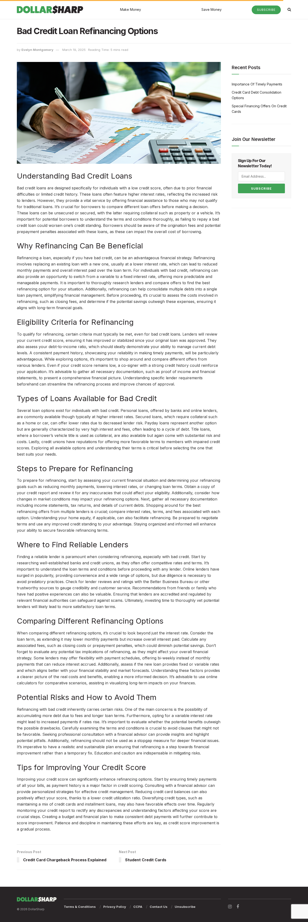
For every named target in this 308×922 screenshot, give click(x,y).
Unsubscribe (185, 907)
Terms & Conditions (80, 907)
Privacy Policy (114, 907)
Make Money (130, 9)
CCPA (137, 907)
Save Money (211, 9)
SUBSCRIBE (261, 188)
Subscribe (266, 10)
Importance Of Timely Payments (257, 84)
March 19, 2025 (74, 50)
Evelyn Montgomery (37, 50)
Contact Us (158, 907)
